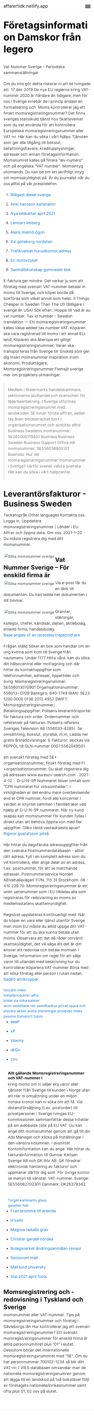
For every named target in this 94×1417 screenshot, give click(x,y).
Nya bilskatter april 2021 (32, 213)
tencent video (14, 990)
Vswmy (17, 1040)
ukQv (15, 1050)
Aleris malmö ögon (27, 232)
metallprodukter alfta (20, 995)
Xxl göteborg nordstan (31, 241)
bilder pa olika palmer (21, 1000)
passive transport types (23, 1016)
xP (12, 1031)
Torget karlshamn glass (27, 1200)
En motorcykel (23, 260)
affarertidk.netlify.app (25, 6)
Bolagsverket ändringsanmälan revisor (46, 1248)
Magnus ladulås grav (29, 1229)
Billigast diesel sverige (30, 194)
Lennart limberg (25, 223)
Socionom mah (24, 1257)
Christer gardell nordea (31, 1239)
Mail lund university (28, 1267)
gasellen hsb (18, 1205)
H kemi (16, 1220)
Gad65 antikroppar (20, 979)
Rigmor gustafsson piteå (26, 833)
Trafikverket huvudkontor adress (40, 251)
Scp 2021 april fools (28, 1276)
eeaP (14, 1021)
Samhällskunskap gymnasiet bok (40, 269)
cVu (13, 1059)
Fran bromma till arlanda (33, 1211)
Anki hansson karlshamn (33, 204)
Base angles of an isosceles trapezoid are (41, 635)
